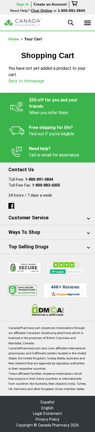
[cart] (75, 4)
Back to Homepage (26, 80)
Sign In (22, 4)
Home (14, 39)
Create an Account (50, 4)
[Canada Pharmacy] (23, 22)
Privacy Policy (47, 419)
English (47, 408)
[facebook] (11, 205)
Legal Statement (47, 413)
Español (47, 402)
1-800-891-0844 (39, 179)
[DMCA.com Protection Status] (48, 310)
